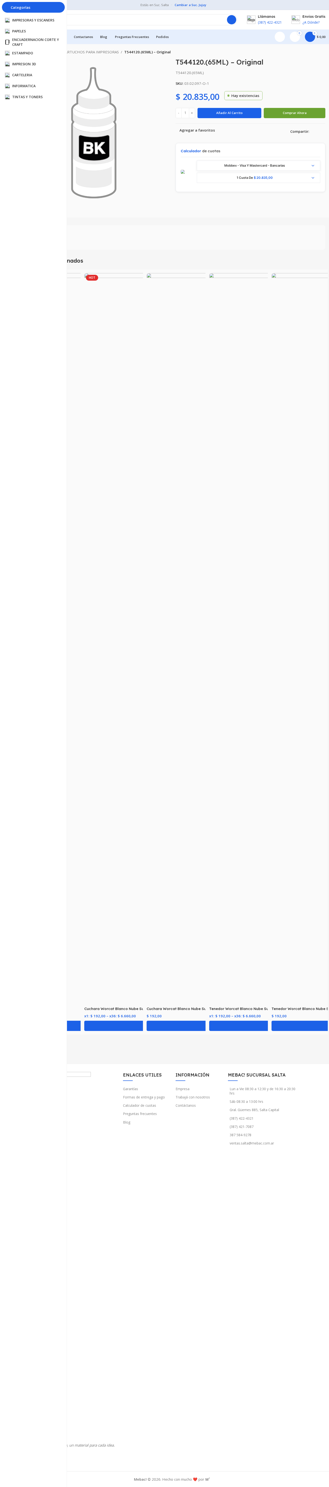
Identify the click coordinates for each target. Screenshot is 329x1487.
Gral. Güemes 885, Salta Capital (254, 1109)
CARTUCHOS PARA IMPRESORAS (91, 51)
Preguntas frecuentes (140, 1113)
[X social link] (318, 131)
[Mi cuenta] (279, 37)
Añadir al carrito (229, 113)
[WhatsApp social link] (324, 131)
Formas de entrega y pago (144, 1097)
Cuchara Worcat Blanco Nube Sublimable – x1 (188, 1008)
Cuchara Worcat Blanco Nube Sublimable (122, 1008)
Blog (126, 1122)
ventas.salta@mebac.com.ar (252, 1143)
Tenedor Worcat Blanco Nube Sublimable (246, 1008)
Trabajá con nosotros (193, 1097)
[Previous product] (311, 53)
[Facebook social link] (312, 131)
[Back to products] (317, 53)
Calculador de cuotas (139, 1105)
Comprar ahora (295, 113)
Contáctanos (186, 1105)
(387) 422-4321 (242, 1118)
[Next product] (322, 53)
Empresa (182, 1089)
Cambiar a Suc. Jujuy (191, 5)
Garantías (130, 1089)
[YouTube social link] (68, 1458)
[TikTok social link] (78, 1458)
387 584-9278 (240, 1135)
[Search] (231, 19)
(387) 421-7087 (242, 1126)
